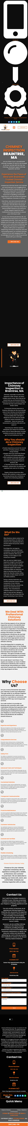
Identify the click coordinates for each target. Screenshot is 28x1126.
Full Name (4, 978)
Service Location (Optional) (11, 992)
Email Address (6, 988)
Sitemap (5, 1113)
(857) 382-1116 (15, 40)
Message (4, 997)
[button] (9, 122)
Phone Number (6, 983)
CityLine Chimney (18, 1118)
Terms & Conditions (17, 1114)
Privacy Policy (14, 1113)
